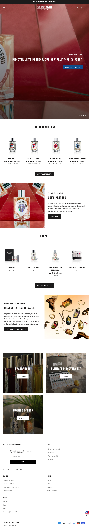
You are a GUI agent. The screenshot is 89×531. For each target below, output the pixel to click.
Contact (49, 480)
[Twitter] (8, 469)
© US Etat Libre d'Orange (12, 522)
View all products (44, 174)
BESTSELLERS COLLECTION (77, 267)
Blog (4, 505)
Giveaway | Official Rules (10, 512)
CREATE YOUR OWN (56, 65)
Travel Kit (11, 267)
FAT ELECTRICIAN (55, 158)
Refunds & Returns (8, 484)
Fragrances (50, 452)
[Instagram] (12, 469)
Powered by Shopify (10, 525)
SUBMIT (22, 462)
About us (6, 502)
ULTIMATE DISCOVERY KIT (32, 65)
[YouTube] (21, 469)
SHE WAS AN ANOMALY (33, 158)
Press (4, 508)
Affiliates (49, 487)
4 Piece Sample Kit (52, 456)
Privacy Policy (7, 491)
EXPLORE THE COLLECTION (16, 329)
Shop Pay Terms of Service (11, 487)
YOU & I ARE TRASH (34, 267)
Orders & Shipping (8, 480)
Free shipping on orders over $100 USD (44, 2)
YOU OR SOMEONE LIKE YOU (77, 158)
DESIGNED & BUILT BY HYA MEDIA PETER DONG (17, 529)
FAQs (48, 484)
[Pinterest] (17, 469)
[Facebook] (4, 469)
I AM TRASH (11, 158)
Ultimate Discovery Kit (53, 449)
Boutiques (50, 459)
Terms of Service (52, 491)
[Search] (82, 8)
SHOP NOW (54, 216)
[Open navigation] (4, 8)
